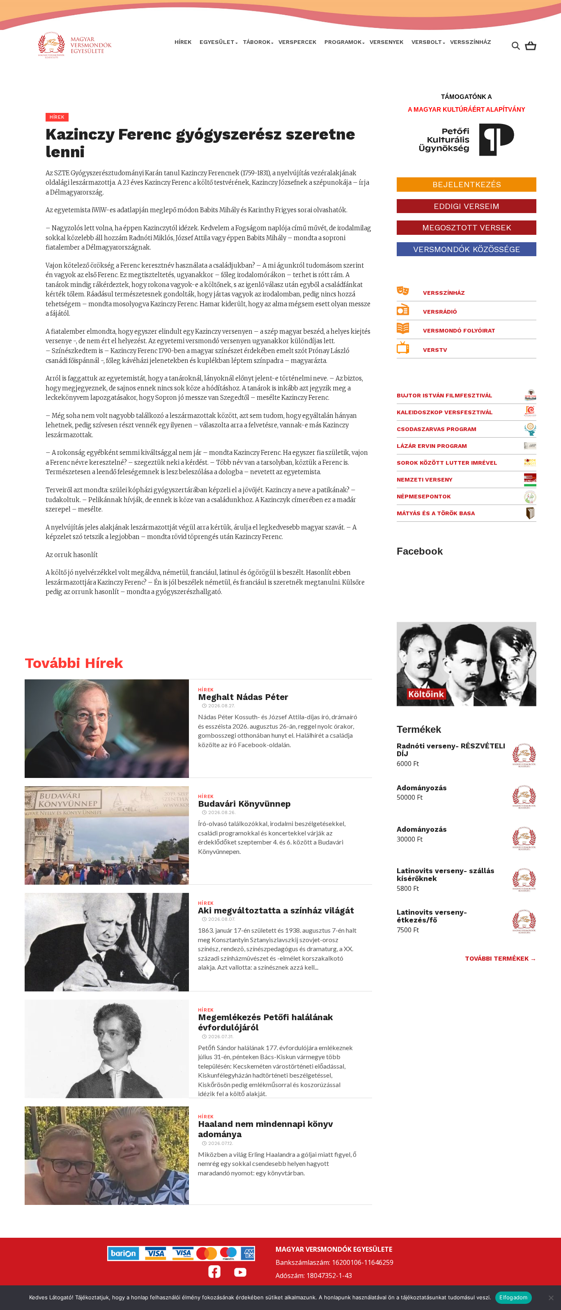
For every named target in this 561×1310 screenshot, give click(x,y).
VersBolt (427, 42)
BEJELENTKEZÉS (466, 184)
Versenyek (386, 42)
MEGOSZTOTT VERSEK (466, 227)
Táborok (256, 42)
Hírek (183, 42)
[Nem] (551, 1298)
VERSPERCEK (297, 42)
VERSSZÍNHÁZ (470, 42)
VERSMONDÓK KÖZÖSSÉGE (466, 249)
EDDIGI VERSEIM (466, 206)
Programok (342, 42)
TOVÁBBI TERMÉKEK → (500, 958)
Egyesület (217, 42)
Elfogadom (513, 1297)
